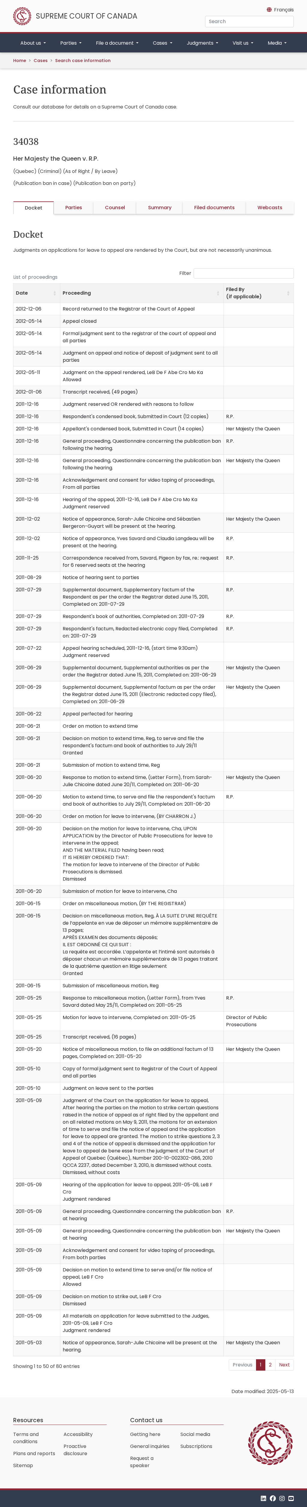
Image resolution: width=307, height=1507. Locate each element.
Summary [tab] (159, 207)
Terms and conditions (26, 1438)
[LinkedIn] (263, 1498)
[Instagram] (282, 1498)
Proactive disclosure (75, 1450)
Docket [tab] (33, 207)
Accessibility (78, 1434)
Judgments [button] (201, 43)
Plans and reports (34, 1453)
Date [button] (22, 293)
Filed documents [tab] (214, 207)
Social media (195, 1434)
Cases (41, 61)
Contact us (146, 1420)
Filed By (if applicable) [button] (244, 293)
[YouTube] (291, 1498)
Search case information (83, 61)
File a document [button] (115, 43)
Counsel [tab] (115, 207)
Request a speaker (142, 1462)
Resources (28, 1420)
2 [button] (270, 1364)
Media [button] (275, 43)
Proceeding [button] (77, 293)
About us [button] (31, 43)
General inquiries (149, 1446)
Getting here (145, 1434)
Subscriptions (196, 1446)
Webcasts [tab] (270, 207)
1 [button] (260, 1364)
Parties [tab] (73, 207)
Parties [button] (69, 43)
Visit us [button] (241, 43)
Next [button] (284, 1364)
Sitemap (23, 1465)
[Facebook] (273, 1498)
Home (19, 61)
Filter (185, 273)
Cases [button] (160, 43)
